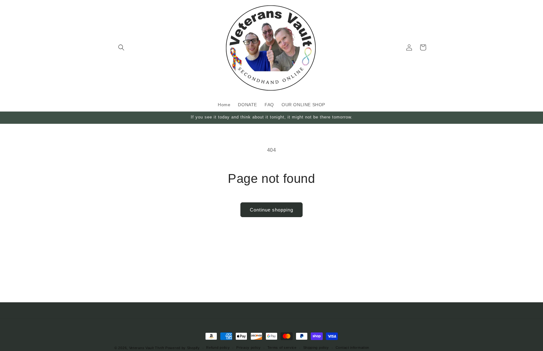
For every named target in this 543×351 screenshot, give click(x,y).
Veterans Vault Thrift (146, 348)
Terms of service (282, 347)
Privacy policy (248, 347)
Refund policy (218, 347)
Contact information (352, 347)
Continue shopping (271, 209)
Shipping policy (316, 347)
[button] (121, 47)
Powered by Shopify (182, 348)
